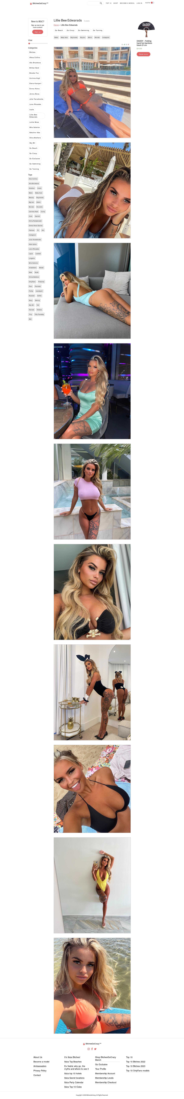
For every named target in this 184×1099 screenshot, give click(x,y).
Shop (116, 3)
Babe (31, 193)
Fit (38, 230)
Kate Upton (33, 244)
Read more (143, 54)
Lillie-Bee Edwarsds (33, 116)
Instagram (32, 235)
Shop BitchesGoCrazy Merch (105, 1058)
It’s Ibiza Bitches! (72, 1057)
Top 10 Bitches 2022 (135, 1061)
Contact (37, 1075)
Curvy (43, 211)
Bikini (39, 202)
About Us (37, 1057)
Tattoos (39, 310)
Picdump (41, 282)
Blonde (31, 207)
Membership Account (105, 1073)
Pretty (31, 291)
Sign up (38, 32)
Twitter (95, 1050)
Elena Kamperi (35, 83)
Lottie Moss (34, 122)
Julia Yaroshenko (36, 99)
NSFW (148, 3)
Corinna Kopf (34, 78)
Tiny (30, 314)
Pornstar (38, 286)
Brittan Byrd (34, 68)
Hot (43, 230)
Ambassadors (39, 1066)
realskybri (39, 291)
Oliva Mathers (35, 138)
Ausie (39, 188)
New (30, 272)
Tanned (31, 310)
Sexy (30, 300)
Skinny (37, 300)
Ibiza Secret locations (74, 1077)
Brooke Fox (34, 73)
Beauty (31, 197)
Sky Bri (32, 143)
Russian (32, 296)
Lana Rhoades (35, 104)
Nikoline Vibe (34, 132)
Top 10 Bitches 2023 (135, 1066)
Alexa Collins (34, 57)
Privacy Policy (39, 1070)
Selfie (39, 296)
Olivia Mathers (34, 277)
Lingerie (32, 258)
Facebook (92, 1050)
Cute (30, 216)
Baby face (38, 193)
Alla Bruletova (35, 63)
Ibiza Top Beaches (73, 1061)
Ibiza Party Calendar (73, 1082)
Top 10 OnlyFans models (137, 1070)
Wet (30, 319)
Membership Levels (104, 1077)
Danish (37, 216)
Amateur (32, 188)
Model (41, 267)
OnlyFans (32, 282)
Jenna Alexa (34, 94)
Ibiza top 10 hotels (73, 1073)
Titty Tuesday (39, 314)
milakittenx (33, 267)
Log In (139, 3)
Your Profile (100, 1068)
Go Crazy (33, 153)
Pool (30, 286)
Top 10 (108, 3)
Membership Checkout (105, 1082)
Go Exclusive (34, 158)
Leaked (38, 253)
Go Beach (33, 148)
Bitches (32, 52)
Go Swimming (34, 164)
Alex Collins (33, 179)
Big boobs (40, 197)
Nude (37, 272)
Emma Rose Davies (35, 225)
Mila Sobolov (34, 127)
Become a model (127, 3)
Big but (31, 202)
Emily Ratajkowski (35, 221)
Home (56, 24)
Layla (31, 109)
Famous (31, 230)
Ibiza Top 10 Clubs (73, 1086)
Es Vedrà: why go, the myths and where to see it (76, 1067)
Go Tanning (34, 169)
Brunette (40, 207)
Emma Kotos (34, 89)
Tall (38, 305)
